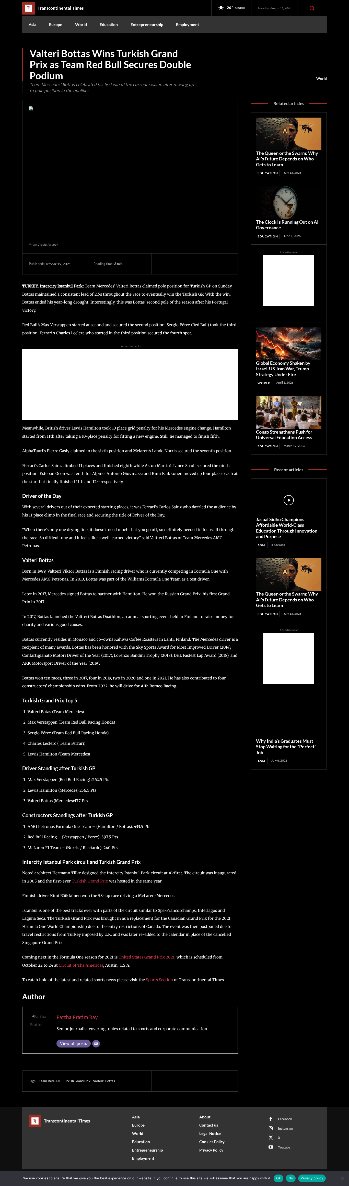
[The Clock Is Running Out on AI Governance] (288, 202)
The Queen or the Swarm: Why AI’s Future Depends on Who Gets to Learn (287, 158)
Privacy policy (312, 1178)
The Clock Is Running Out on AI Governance (287, 225)
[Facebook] (163, 264)
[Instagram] (270, 1128)
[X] (175, 264)
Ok (278, 1178)
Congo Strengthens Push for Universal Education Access (284, 434)
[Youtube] (270, 1147)
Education (268, 173)
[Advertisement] (130, 384)
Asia (262, 545)
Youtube (284, 1147)
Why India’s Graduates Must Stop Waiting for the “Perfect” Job (286, 746)
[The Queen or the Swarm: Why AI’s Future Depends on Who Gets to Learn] (288, 134)
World (321, 78)
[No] (342, 1178)
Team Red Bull (49, 1081)
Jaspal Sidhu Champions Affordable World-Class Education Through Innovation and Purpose (286, 527)
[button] (312, 8)
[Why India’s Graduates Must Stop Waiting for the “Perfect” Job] (288, 721)
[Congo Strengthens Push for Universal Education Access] (288, 412)
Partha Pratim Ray (77, 1017)
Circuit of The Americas (81, 965)
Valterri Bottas (104, 1081)
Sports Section (159, 979)
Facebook (285, 1119)
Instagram (285, 1128)
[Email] (96, 1044)
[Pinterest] (186, 264)
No (290, 1178)
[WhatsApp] (198, 264)
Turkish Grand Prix (90, 881)
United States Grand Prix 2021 (147, 957)
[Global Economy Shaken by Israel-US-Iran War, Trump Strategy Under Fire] (288, 343)
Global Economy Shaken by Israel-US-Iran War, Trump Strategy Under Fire (283, 368)
